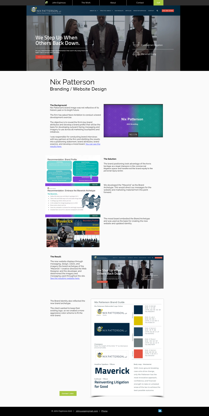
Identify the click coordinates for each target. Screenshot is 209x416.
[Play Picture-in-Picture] (207, 67)
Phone (104, 411)
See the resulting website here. (65, 278)
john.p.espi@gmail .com (86, 411)
